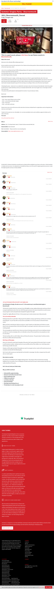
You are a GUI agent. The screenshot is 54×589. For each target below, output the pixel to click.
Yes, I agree (48, 587)
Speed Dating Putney (5, 572)
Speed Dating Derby (5, 582)
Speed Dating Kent (14, 578)
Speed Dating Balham (6, 566)
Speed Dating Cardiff (15, 581)
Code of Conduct (28, 553)
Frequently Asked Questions (30, 545)
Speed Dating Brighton (6, 578)
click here (24, 55)
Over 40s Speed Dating (15, 584)
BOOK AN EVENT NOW (7, 528)
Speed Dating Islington (6, 570)
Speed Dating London (5, 565)
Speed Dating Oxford (5, 576)
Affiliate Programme (28, 546)
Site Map (26, 556)
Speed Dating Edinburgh (6, 584)
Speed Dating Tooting (5, 573)
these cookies (41, 587)
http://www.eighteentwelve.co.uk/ (15, 131)
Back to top (50, 121)
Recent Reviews (4, 563)
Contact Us (27, 542)
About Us (26, 543)
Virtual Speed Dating (5, 560)
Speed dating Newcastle (15, 582)
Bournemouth (6, 57)
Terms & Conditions (28, 552)
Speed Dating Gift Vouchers (7, 562)
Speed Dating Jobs (28, 549)
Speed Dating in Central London (7, 569)
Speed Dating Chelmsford (6, 581)
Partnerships (27, 547)
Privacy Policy (27, 550)
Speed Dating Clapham (6, 568)
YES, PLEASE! (27, 4)
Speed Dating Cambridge (6, 579)
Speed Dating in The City (6, 575)
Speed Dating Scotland (15, 579)
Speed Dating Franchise (29, 555)
